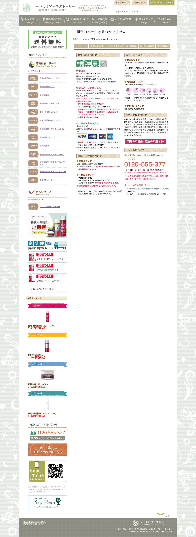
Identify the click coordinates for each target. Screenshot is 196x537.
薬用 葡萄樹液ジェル (49, 112)
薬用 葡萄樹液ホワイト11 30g (42, 413)
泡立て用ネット (46, 180)
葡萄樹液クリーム (47, 137)
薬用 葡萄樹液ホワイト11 (51, 120)
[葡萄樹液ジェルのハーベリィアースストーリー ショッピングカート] (162, 5)
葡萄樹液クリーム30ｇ (38, 384)
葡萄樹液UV (44, 146)
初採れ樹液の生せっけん (50, 78)
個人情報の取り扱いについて (34, 522)
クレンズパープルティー (50, 207)
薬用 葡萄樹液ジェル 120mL (41, 326)
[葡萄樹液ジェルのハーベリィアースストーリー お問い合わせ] (47, 456)
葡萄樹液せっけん (47, 86)
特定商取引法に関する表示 (33, 524)
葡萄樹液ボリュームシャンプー (53, 172)
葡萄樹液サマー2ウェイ (49, 103)
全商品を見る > (36, 71)
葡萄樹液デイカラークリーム (52, 154)
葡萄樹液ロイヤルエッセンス (52, 129)
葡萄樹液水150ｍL (36, 355)
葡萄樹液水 (44, 95)
